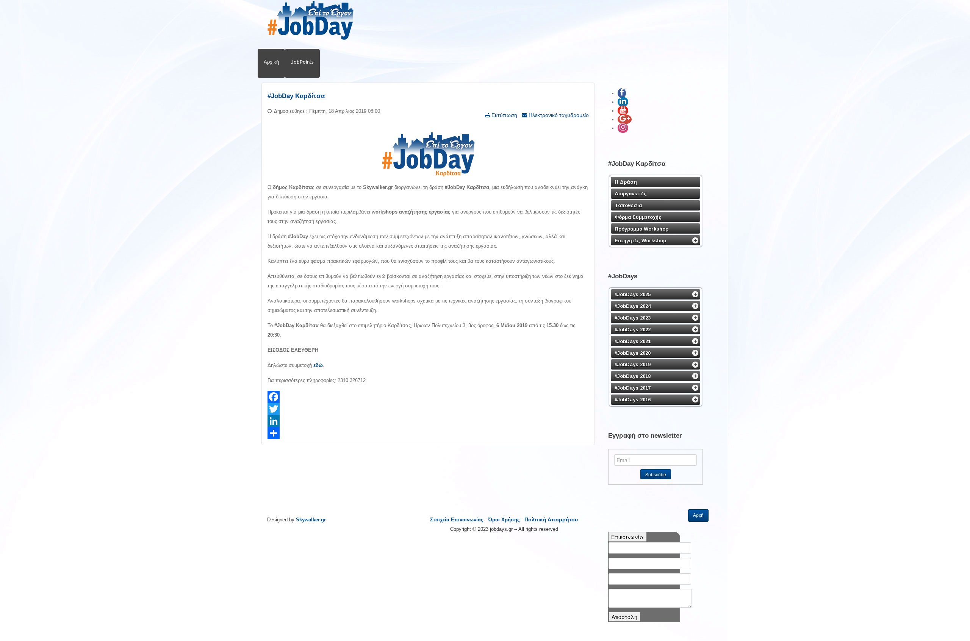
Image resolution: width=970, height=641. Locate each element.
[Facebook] (428, 397)
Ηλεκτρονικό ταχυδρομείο (558, 115)
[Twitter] (428, 409)
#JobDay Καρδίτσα (296, 96)
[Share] (428, 433)
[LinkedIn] (428, 421)
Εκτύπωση (503, 115)
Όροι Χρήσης (504, 519)
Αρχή (698, 515)
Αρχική (271, 61)
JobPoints (302, 61)
